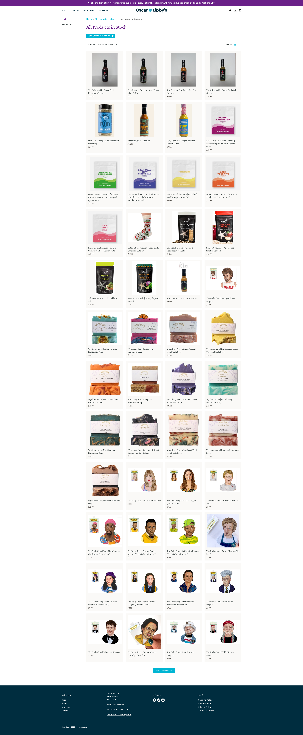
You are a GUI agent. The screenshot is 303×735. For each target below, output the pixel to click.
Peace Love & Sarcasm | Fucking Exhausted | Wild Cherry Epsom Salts (220, 143)
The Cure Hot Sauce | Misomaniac (182, 298)
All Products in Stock (105, 19)
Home (89, 19)
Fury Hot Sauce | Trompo (139, 140)
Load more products (164, 671)
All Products (68, 24)
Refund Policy (204, 703)
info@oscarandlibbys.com (119, 714)
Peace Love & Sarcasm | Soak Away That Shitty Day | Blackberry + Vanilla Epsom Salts (143, 197)
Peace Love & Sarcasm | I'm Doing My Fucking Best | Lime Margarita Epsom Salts (103, 197)
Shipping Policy (205, 700)
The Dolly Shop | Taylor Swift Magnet (144, 500)
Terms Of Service (206, 710)
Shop (64, 10)
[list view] (238, 45)
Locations (88, 10)
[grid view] (235, 45)
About (75, 10)
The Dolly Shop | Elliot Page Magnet (104, 652)
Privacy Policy (204, 707)
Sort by (92, 45)
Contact (103, 10)
